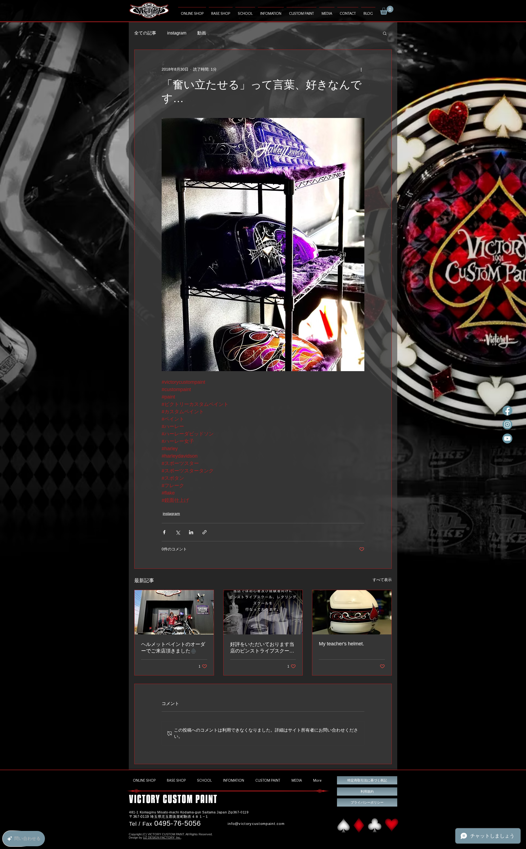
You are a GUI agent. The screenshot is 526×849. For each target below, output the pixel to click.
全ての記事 (145, 33)
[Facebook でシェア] (164, 532)
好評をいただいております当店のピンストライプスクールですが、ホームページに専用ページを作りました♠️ (262, 648)
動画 (201, 33)
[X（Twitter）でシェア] (177, 532)
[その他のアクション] (361, 69)
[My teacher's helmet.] (351, 612)
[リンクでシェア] (204, 532)
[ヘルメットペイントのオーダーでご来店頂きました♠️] (174, 612)
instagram (176, 33)
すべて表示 (382, 579)
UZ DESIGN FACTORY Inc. (162, 837)
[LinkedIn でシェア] (191, 532)
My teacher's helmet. (341, 643)
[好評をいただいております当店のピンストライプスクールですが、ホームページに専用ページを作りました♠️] (263, 612)
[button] (386, 10)
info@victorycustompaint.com (256, 824)
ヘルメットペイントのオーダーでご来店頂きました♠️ (173, 648)
